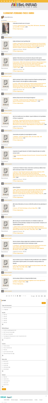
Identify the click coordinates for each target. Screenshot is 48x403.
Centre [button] (4, 343)
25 (36, 296)
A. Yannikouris (16, 245)
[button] (2, 37)
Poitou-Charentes (7, 347)
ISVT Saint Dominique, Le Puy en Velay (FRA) (27, 208)
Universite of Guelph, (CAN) (25, 136)
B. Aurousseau (16, 62)
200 (45, 296)
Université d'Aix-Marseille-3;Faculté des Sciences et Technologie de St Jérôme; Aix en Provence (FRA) (28, 227)
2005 (5, 316)
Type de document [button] (7, 305)
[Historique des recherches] (9, 1)
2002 (5, 322)
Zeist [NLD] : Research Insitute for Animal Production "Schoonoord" (28, 100)
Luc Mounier (15, 120)
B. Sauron (15, 208)
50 (39, 296)
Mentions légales (14, 399)
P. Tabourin (15, 280)
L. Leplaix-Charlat (17, 226)
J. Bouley (15, 43)
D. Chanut (15, 83)
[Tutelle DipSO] (9, 397)
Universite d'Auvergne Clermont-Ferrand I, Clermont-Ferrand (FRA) (31, 155)
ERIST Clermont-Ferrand (8, 332)
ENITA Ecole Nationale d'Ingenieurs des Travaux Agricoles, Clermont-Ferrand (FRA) (29, 87)
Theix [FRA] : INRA (34, 229)
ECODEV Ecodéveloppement (9, 330)
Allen (5, 377)
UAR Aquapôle (6, 338)
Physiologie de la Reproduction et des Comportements (14, 336)
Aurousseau (6, 380)
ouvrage (5, 309)
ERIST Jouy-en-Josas (7, 334)
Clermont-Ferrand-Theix (15, 13)
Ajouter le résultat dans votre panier (8, 21)
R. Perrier (15, 265)
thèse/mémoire (7, 307)
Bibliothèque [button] (5, 328)
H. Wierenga (15, 100)
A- (2, 402)
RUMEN (5, 365)
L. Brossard (15, 172)
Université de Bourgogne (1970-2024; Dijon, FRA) (35, 66)
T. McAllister (15, 136)
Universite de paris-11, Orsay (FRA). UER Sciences (28, 25)
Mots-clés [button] (4, 359)
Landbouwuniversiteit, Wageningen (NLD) (28, 100)
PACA (5, 349)
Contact (40, 399)
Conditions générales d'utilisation (26, 399)
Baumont (5, 384)
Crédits (36, 399)
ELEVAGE (5, 369)
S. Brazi (14, 155)
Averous (5, 382)
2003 (5, 320)
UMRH (31, 13)
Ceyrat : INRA (17, 67)
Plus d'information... (19, 29)
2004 (5, 318)
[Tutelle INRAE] (3, 397)
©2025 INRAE (6, 399)
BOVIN (5, 361)
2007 (5, 314)
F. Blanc (14, 189)
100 (41, 296)
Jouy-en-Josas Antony (8, 351)
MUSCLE (5, 363)
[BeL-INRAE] (24, 4)
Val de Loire (6, 345)
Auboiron (5, 378)
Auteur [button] (4, 374)
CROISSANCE (6, 367)
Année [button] (3, 312)
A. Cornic (15, 25)
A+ (6, 402)
